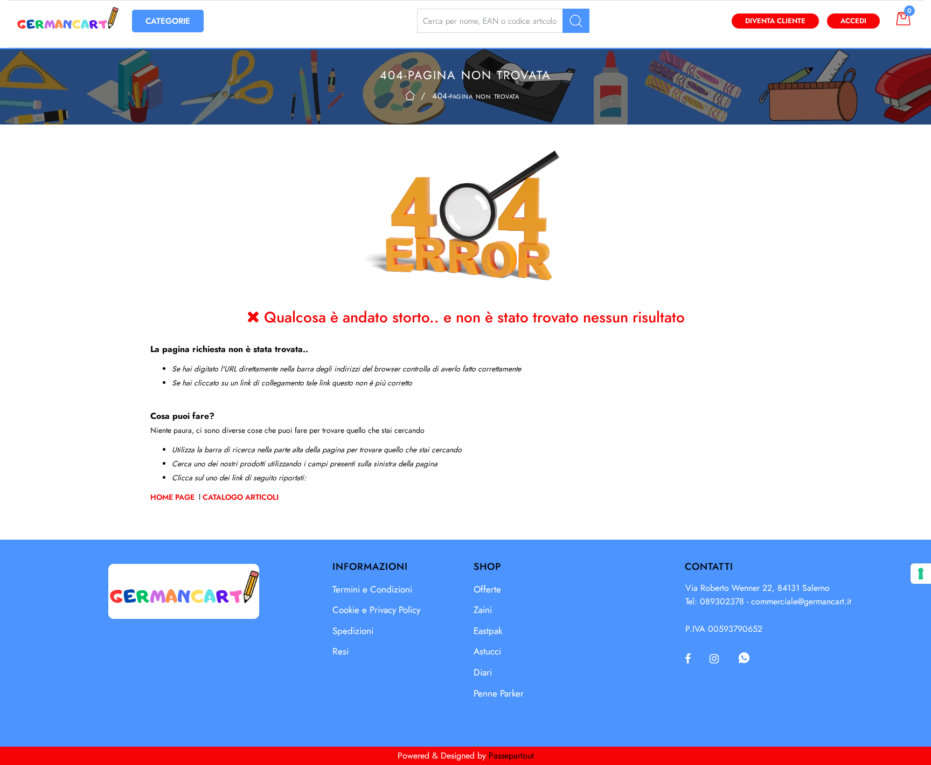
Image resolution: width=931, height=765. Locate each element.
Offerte (487, 589)
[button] (575, 21)
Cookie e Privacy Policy (376, 609)
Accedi (853, 21)
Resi (340, 651)
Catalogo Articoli (241, 497)
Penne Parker (499, 693)
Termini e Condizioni (372, 589)
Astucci (487, 651)
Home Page (173, 497)
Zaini (483, 609)
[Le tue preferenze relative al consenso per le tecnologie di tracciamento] (921, 573)
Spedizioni (352, 630)
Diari (483, 672)
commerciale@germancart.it (801, 601)
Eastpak (488, 630)
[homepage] (410, 95)
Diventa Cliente (775, 21)
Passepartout (511, 755)
